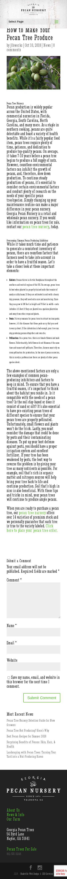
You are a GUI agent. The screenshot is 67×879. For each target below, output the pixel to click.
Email (12, 642)
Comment (14, 580)
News (47, 45)
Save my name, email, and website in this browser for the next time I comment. (33, 682)
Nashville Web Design (29, 873)
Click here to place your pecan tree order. (32, 528)
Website (12, 660)
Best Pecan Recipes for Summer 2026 (26, 736)
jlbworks (16, 45)
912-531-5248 (14, 854)
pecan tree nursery (36, 226)
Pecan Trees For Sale (22, 849)
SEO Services (47, 873)
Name (12, 625)
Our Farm (13, 819)
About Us (13, 810)
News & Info (15, 814)
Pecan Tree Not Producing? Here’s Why (28, 730)
